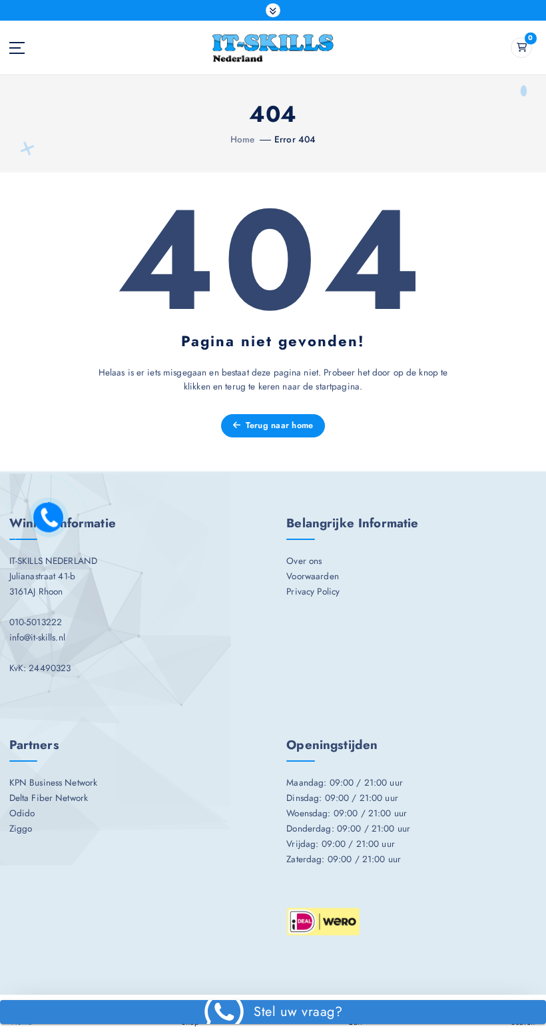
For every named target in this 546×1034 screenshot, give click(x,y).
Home (242, 139)
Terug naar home (277, 425)
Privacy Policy (313, 591)
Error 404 (295, 139)
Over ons (304, 560)
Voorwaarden (312, 576)
